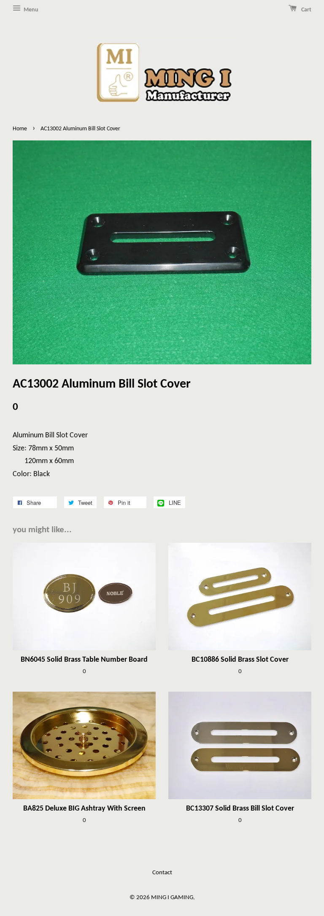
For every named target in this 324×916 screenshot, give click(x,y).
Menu (30, 10)
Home (20, 129)
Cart (305, 10)
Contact (162, 873)
